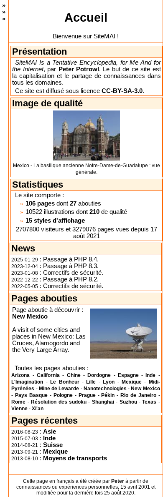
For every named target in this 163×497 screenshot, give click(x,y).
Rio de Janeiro (138, 395)
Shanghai (103, 402)
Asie (49, 431)
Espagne (128, 375)
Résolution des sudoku (59, 402)
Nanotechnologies (105, 389)
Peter (117, 481)
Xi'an (37, 409)
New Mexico (30, 316)
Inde (150, 375)
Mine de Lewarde (59, 389)
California (48, 375)
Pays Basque (31, 395)
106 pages (40, 203)
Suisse (53, 445)
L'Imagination (27, 382)
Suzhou (128, 402)
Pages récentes (44, 420)
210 (94, 211)
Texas (149, 402)
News (23, 248)
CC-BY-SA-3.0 (122, 91)
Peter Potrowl (79, 69)
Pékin (108, 395)
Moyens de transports (75, 458)
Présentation (39, 51)
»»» (3, 12)
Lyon (109, 382)
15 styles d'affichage (55, 220)
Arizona (20, 375)
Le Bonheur (64, 382)
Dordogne (99, 375)
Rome (18, 402)
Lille (91, 382)
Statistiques (37, 184)
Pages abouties (44, 298)
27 (73, 203)
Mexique (132, 382)
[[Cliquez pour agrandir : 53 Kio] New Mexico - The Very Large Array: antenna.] (123, 334)
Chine (74, 375)
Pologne (63, 395)
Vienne (19, 409)
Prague (87, 395)
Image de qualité (47, 103)
